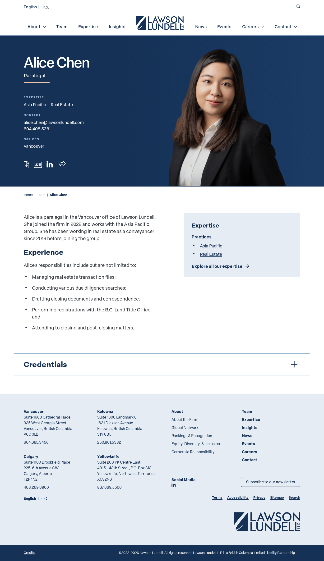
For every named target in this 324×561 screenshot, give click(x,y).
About (34, 26)
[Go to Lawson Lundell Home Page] (267, 521)
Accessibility (238, 497)
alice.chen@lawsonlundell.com (54, 122)
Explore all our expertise (217, 266)
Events (224, 26)
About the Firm (184, 419)
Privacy (259, 497)
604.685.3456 (36, 442)
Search (294, 497)
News (201, 26)
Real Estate (62, 104)
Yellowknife (108, 456)
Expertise (88, 26)
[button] (298, 6)
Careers (250, 26)
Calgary (31, 456)
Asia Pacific (35, 104)
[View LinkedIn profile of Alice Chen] (49, 164)
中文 (45, 6)
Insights (117, 26)
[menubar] (162, 22)
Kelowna (105, 411)
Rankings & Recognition (191, 435)
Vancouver (34, 411)
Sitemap (277, 497)
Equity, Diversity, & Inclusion (195, 443)
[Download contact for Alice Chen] (38, 164)
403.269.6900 (36, 487)
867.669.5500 (109, 487)
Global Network (184, 427)
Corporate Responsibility (192, 451)
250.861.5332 (109, 442)
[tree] (162, 364)
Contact (283, 26)
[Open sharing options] (62, 164)
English (30, 6)
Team (61, 26)
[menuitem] (160, 22)
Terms (217, 497)
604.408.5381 (37, 129)
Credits (29, 552)
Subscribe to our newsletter (270, 481)
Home (28, 194)
